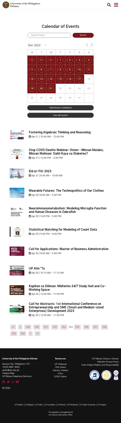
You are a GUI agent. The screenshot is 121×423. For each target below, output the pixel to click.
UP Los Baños (50, 405)
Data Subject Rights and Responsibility (100, 364)
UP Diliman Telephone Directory (17, 376)
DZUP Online (60, 376)
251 (46, 327)
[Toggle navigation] (116, 4)
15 (60, 78)
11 (89, 69)
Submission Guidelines (60, 107)
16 (70, 78)
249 (28, 327)
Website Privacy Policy (108, 361)
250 (37, 327)
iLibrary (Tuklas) (60, 370)
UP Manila (61, 405)
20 (41, 88)
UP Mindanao (73, 405)
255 (77, 327)
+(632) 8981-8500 (11, 367)
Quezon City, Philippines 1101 (16, 364)
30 (51, 59)
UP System (19, 405)
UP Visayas (102, 405)
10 (79, 69)
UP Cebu (39, 405)
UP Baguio (29, 405)
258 (104, 327)
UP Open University (87, 405)
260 (23, 333)
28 (32, 59)
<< (13, 327)
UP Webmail (60, 364)
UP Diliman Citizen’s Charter (105, 358)
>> (37, 333)
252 (55, 327)
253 (64, 327)
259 (14, 333)
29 (41, 59)
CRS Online (60, 367)
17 (79, 78)
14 (51, 78)
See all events (60, 115)
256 (86, 327)
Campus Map (8, 373)
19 (32, 88)
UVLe (60, 373)
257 (95, 327)
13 (41, 78)
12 (32, 78)
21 (51, 88)
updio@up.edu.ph (10, 370)
